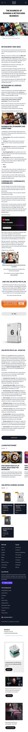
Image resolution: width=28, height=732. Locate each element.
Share (15, 313)
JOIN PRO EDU (14, 437)
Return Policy (4, 600)
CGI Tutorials (18, 554)
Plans (2, 559)
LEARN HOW (9, 695)
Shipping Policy (4, 603)
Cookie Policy (4, 593)
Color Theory (18, 557)
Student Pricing (4, 562)
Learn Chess (4, 564)
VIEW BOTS (9, 669)
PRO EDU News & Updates (9, 36)
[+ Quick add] (12, 501)
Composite (17, 559)
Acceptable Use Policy (6, 590)
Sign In (3, 547)
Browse (3, 554)
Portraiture (17, 550)
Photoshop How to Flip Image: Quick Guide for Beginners (10, 467)
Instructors (3, 567)
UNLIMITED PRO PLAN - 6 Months (13, 350)
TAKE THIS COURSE (10, 727)
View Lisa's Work (14, 275)
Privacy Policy (4, 612)
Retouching (18, 562)
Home (2, 36)
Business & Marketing (20, 552)
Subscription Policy (5, 605)
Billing (2, 557)
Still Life (17, 567)
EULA (2, 598)
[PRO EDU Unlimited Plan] (14, 303)
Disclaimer (3, 595)
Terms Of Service (5, 608)
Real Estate (17, 564)
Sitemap (3, 610)
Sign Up (3, 550)
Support (3, 552)
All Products (18, 547)
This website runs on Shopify (13, 621)
